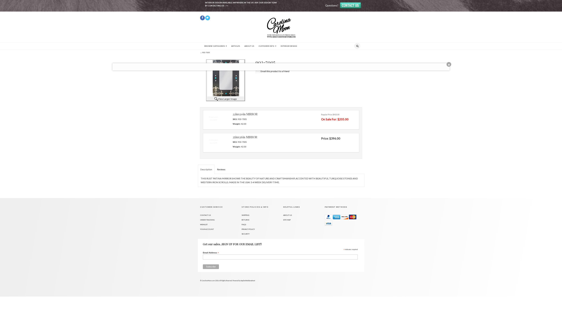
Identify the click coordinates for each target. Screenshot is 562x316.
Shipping (245, 215)
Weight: (237, 124)
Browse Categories (214, 46)
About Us (249, 46)
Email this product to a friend (275, 71)
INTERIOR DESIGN (289, 46)
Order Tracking (207, 220)
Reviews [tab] (221, 169)
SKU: (235, 119)
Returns (245, 220)
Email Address (211, 252)
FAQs (244, 224)
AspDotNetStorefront (248, 280)
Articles (235, 46)
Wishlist (204, 224)
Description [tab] (206, 169)
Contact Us (205, 215)
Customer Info (267, 46)
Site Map (287, 220)
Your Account (207, 229)
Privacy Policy (248, 229)
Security (246, 234)
